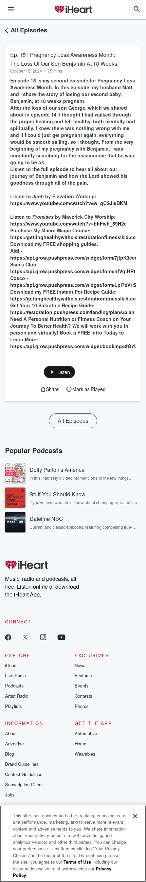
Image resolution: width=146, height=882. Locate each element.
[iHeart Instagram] (43, 637)
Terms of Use (77, 861)
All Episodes (29, 30)
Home (80, 743)
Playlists (13, 706)
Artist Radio (16, 696)
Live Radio (15, 675)
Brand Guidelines (22, 764)
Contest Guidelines (23, 774)
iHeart (11, 665)
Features (83, 675)
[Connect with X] (25, 637)
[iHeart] (73, 10)
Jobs (10, 794)
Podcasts (14, 685)
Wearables (85, 754)
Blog (9, 754)
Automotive (86, 733)
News (80, 665)
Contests (83, 696)
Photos (82, 706)
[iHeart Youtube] (61, 637)
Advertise (14, 743)
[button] (59, 372)
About (11, 733)
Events (82, 685)
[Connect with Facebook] (8, 637)
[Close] (135, 816)
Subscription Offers (24, 784)
